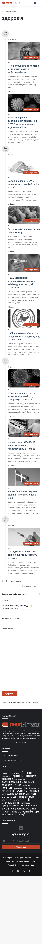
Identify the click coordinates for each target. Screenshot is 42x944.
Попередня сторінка (13, 581)
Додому (6, 11)
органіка (6, 794)
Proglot (4, 773)
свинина (8, 800)
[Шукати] (35, 3)
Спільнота (25, 865)
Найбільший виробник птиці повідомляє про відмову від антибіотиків (24, 336)
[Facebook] (19, 742)
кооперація (18, 788)
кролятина (34, 788)
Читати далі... (35, 738)
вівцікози (7, 778)
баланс (17, 773)
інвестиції (7, 814)
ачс (10, 773)
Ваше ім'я (10, 608)
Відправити (9, 694)
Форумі (35, 702)
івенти (26, 811)
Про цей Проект (14, 865)
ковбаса (25, 785)
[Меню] (39, 3)
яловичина (10, 811)
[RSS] (16, 742)
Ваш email (10, 618)
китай (17, 784)
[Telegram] (25, 742)
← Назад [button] (5, 601)
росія (24, 796)
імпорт (34, 811)
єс (19, 811)
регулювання (11, 796)
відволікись (19, 779)
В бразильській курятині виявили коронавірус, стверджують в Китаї (22, 396)
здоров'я (7, 784)
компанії (7, 787)
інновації (19, 814)
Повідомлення (7, 629)
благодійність (6, 776)
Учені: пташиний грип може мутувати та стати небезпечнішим (24, 69)
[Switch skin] (31, 3)
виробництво (21, 776)
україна (8, 808)
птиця (31, 793)
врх (33, 776)
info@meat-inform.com (12, 760)
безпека (28, 773)
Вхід (32, 865)
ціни (33, 808)
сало (31, 796)
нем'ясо (34, 790)
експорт (27, 782)
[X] (22, 742)
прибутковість (18, 793)
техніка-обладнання (27, 805)
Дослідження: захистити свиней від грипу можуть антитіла (22, 554)
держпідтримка (11, 781)
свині (20, 800)
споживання (10, 802)
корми (26, 788)
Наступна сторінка (29, 586)
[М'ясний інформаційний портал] (11, 3)
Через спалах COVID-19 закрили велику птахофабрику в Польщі (21, 445)
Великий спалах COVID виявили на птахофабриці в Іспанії (23, 184)
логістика (6, 791)
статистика (24, 803)
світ (27, 800)
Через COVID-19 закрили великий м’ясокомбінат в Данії (22, 494)
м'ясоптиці (20, 790)
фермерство (22, 808)
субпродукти (9, 805)
